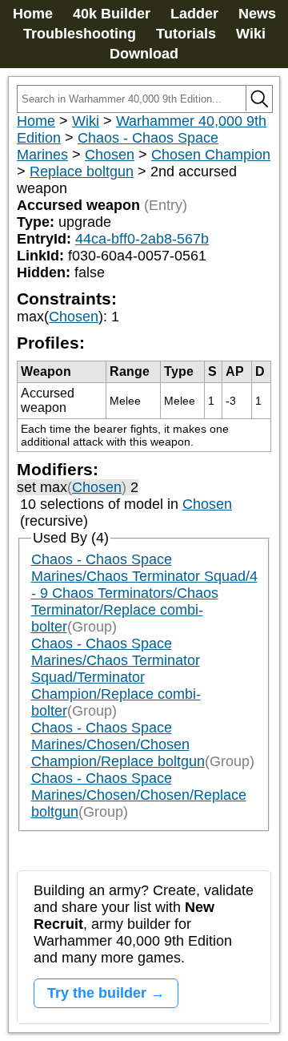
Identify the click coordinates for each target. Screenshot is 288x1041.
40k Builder (111, 14)
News (257, 14)
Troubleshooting (79, 34)
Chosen (109, 155)
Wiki (251, 34)
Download (144, 54)
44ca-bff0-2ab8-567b (142, 239)
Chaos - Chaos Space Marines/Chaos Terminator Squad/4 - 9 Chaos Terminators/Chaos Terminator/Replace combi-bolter (144, 593)
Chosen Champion (210, 155)
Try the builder (96, 993)
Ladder (194, 14)
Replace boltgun (82, 171)
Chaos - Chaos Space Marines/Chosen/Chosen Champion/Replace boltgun (118, 744)
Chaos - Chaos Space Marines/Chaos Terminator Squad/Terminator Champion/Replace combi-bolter (116, 677)
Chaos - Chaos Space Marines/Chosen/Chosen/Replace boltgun (138, 795)
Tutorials (186, 34)
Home (33, 14)
